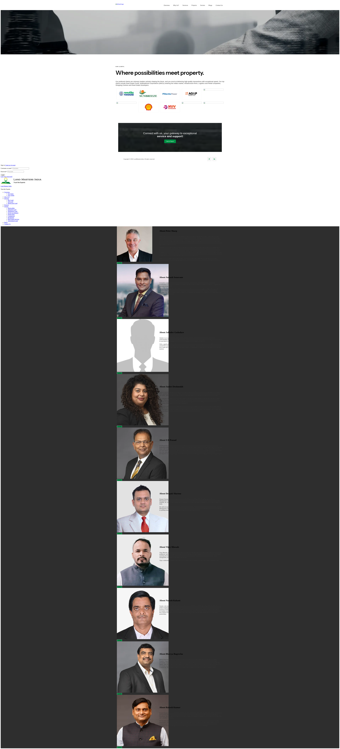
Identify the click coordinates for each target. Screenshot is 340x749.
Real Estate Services (13, 219)
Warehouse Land (12, 211)
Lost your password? (6, 176)
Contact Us (219, 5)
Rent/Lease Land (12, 203)
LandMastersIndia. (139, 159)
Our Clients (11, 195)
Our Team (10, 194)
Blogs (210, 5)
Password (4, 171)
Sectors (202, 5)
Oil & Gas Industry (13, 213)
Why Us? (176, 5)
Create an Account (10, 165)
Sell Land (10, 202)
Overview (167, 5)
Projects (194, 5)
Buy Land (10, 200)
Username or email (6, 168)
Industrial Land (12, 209)
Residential (11, 217)
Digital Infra (11, 214)
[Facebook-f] (209, 159)
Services (185, 5)
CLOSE (119, 263)
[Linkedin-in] (214, 159)
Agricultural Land (13, 221)
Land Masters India (6, 186)
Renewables (11, 208)
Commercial (11, 216)
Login (2, 175)
